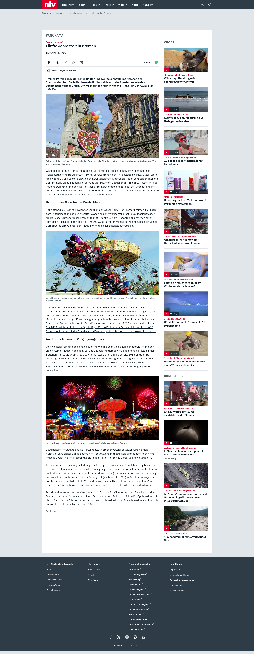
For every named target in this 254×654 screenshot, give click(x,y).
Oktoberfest (59, 213)
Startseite (46, 13)
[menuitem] (73, 4)
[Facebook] (49, 62)
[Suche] (210, 4)
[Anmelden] (203, 4)
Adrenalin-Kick (62, 315)
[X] (57, 62)
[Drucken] (82, 62)
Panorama (59, 13)
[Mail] (65, 62)
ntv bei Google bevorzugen (64, 70)
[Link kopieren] (73, 62)
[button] (102, 129)
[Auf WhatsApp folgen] (156, 62)
